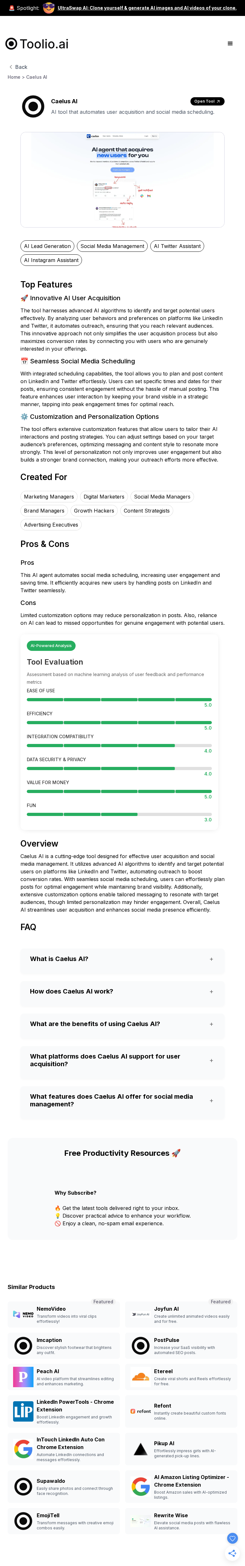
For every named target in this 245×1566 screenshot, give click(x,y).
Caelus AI (36, 77)
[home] (37, 43)
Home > (16, 77)
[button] (230, 43)
